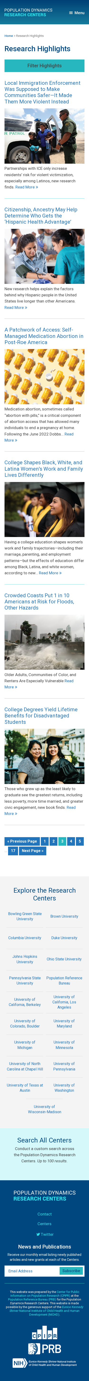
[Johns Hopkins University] (25, 967)
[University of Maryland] (64, 1031)
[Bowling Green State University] (25, 924)
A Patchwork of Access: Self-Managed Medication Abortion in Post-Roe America (44, 336)
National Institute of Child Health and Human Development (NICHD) (46, 1310)
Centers (44, 1223)
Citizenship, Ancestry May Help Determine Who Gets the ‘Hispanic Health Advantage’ (41, 216)
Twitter (47, 1234)
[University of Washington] (64, 1095)
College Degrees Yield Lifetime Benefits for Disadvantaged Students (41, 716)
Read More (25, 187)
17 (14, 850)
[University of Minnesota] (64, 1053)
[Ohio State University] (64, 967)
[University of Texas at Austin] (25, 1095)
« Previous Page (22, 842)
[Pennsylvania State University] (25, 988)
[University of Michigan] (25, 1053)
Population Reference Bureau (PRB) (32, 1299)
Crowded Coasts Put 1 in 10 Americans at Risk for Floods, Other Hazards (39, 601)
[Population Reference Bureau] (64, 988)
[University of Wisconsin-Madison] (44, 1117)
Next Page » (32, 851)
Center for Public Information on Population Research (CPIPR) (44, 1293)
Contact (44, 1214)
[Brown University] (64, 924)
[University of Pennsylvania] (64, 1074)
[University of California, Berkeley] (25, 1010)
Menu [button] (79, 12)
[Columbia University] (25, 945)
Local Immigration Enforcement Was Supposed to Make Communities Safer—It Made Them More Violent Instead (42, 92)
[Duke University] (64, 945)
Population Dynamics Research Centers (30, 13)
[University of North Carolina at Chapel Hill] (25, 1074)
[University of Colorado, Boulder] (25, 1031)
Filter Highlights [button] (45, 65)
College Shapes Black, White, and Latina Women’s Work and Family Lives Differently (44, 469)
